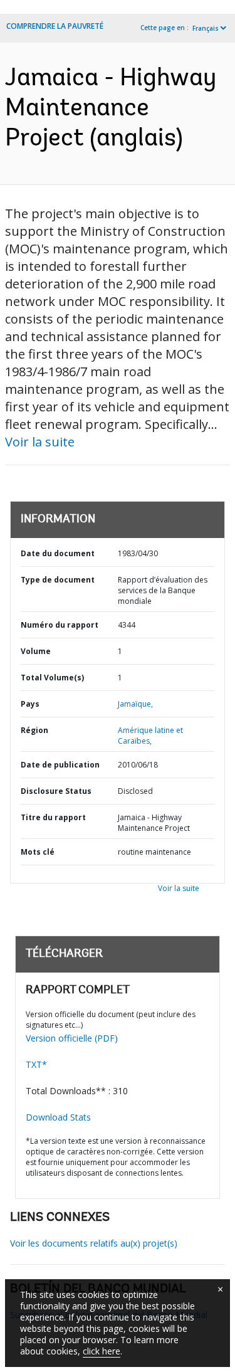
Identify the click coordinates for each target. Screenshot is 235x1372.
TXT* (36, 1064)
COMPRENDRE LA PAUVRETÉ (54, 26)
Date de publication (60, 764)
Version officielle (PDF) (72, 1038)
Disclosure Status (56, 791)
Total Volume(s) (52, 677)
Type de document (58, 579)
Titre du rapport (53, 817)
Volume (36, 651)
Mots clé (38, 852)
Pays (30, 704)
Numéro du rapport (59, 625)
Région (34, 730)
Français (205, 28)
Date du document (58, 553)
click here (101, 1351)
